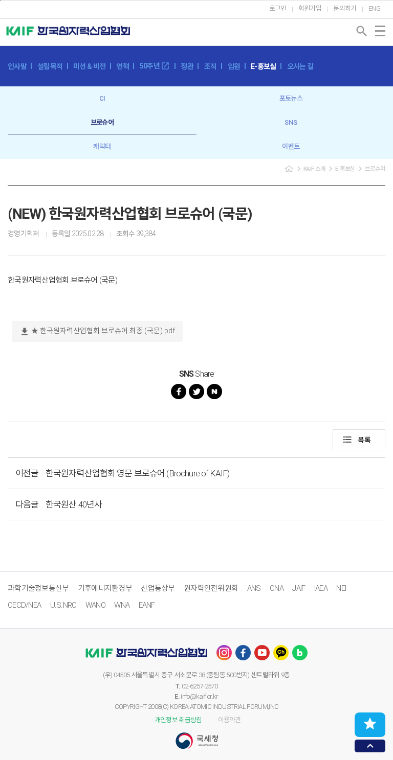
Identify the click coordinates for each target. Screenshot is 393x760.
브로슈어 (102, 122)
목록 (356, 439)
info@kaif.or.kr (199, 696)
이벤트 (290, 146)
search (362, 31)
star (370, 723)
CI (102, 98)
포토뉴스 (290, 98)
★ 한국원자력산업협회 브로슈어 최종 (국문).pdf (97, 332)
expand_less (370, 746)
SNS (291, 122)
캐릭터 (102, 146)
